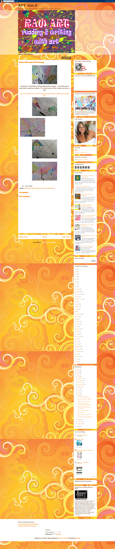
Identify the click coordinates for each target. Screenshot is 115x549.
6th (75, 281)
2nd (25, 188)
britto (28, 188)
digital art (77, 306)
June (79, 391)
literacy (52, 188)
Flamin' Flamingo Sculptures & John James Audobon (88, 216)
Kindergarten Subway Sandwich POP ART (86, 205)
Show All (94, 476)
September (81, 384)
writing (76, 361)
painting (77, 334)
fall (75, 311)
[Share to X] (28, 186)
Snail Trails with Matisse (87, 246)
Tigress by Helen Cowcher (84, 414)
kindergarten (78, 314)
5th (75, 279)
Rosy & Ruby (81, 412)
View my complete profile (81, 152)
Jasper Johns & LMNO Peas (83, 186)
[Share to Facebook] (30, 186)
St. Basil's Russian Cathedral (85, 416)
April (79, 395)
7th (75, 284)
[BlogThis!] (27, 186)
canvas (76, 296)
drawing (38, 188)
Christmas (77, 291)
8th (75, 286)
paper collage (78, 336)
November (80, 380)
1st (75, 269)
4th (75, 276)
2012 (78, 376)
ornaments (77, 324)
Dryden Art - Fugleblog (83, 462)
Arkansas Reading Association (27, 526)
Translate (58, 534)
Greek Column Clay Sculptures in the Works (84, 404)
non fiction (77, 321)
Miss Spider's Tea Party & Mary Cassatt (87, 176)
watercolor (77, 356)
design (33, 188)
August (80, 386)
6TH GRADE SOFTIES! (83, 397)
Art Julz (27, 5)
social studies (78, 351)
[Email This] (25, 186)
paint (76, 326)
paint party (77, 329)
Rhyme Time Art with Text (84, 401)
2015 (78, 369)
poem (76, 339)
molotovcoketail (63, 538)
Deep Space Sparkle (82, 435)
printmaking (78, 346)
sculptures (77, 349)
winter (76, 359)
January (80, 423)
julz (77, 150)
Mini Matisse (80, 466)
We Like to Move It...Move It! (85, 399)
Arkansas (77, 289)
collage (76, 304)
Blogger (78, 538)
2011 (78, 426)
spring (76, 354)
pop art (76, 341)
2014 (78, 372)
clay (76, 301)
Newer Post (23, 237)
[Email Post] (23, 186)
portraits (77, 344)
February (80, 421)
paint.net (77, 331)
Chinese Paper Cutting (83, 410)
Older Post (66, 237)
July (79, 388)
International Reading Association (28, 524)
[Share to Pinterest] (31, 186)
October (80, 382)
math (76, 319)
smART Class (80, 439)
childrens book (78, 299)
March (79, 419)
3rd (76, 274)
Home (45, 237)
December (80, 378)
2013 (78, 374)
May (79, 393)
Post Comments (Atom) (49, 242)
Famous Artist (45, 188)
